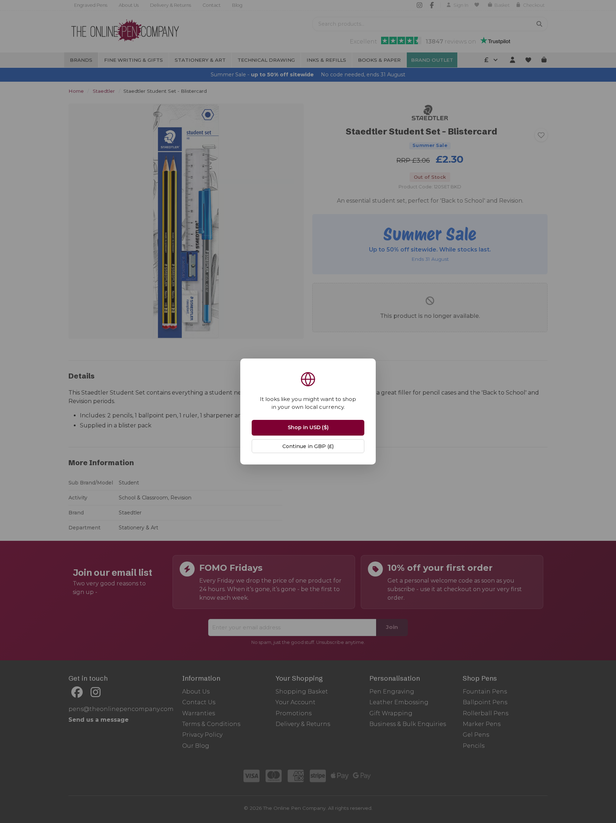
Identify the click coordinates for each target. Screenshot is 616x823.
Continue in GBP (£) (308, 446)
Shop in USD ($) (308, 427)
